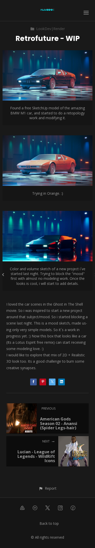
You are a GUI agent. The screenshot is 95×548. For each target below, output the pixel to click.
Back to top (49, 523)
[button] (47, 488)
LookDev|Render (50, 28)
